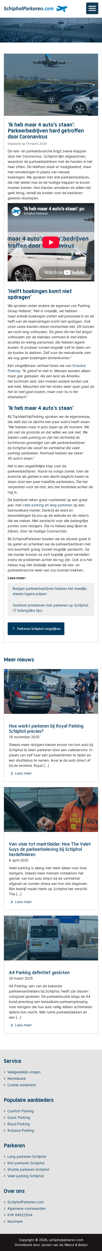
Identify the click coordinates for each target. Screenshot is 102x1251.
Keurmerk (15, 1221)
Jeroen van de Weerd (57, 1245)
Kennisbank (16, 1078)
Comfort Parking (20, 1111)
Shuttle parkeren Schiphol (28, 1169)
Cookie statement (21, 1085)
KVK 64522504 (19, 1215)
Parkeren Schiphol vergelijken (36, 628)
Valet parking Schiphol (25, 1176)
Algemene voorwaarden (26, 1208)
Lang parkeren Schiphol (26, 1156)
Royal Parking (18, 1124)
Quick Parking (18, 1117)
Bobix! (83, 1245)
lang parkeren (61, 505)
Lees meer (20, 773)
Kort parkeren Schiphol (25, 1163)
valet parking (33, 505)
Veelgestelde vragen (24, 1072)
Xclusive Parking (20, 1130)
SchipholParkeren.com (25, 1202)
